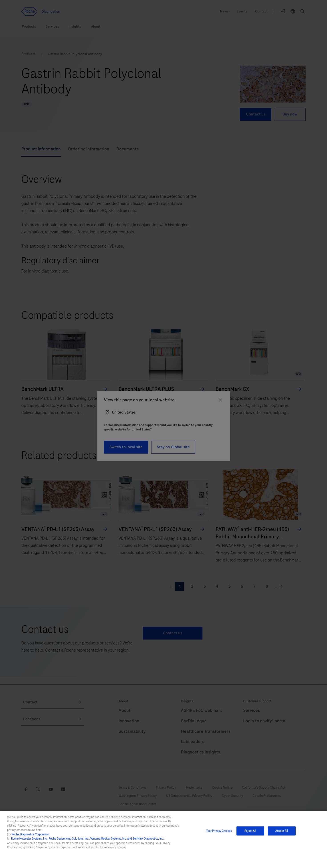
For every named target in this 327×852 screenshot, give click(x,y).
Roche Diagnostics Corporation (30, 834)
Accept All (281, 831)
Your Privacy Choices (219, 831)
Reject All (250, 831)
